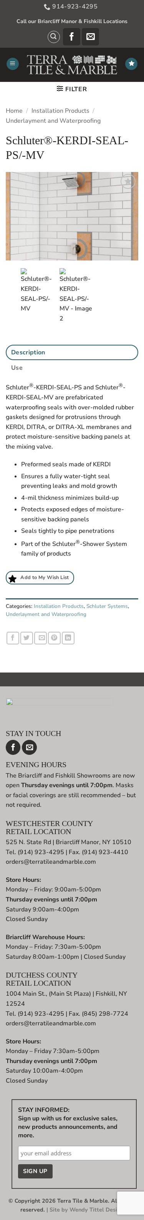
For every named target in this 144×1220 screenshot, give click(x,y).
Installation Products (60, 111)
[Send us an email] (90, 36)
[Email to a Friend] (40, 638)
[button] (54, 37)
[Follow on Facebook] (71, 36)
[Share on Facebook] (13, 638)
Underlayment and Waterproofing (53, 121)
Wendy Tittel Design (97, 1209)
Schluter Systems (107, 606)
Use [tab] (17, 368)
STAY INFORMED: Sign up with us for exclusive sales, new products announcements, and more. (68, 1123)
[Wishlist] (131, 64)
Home (14, 111)
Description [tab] (28, 352)
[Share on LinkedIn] (68, 638)
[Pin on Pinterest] (54, 638)
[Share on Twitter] (26, 638)
